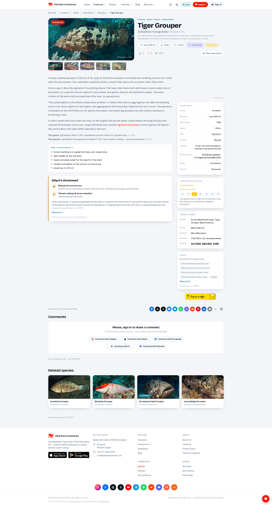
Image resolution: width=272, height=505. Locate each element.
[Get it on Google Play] (78, 455)
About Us (148, 4)
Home (87, 4)
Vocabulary (143, 449)
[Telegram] (136, 487)
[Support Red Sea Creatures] (265, 498)
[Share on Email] (209, 309)
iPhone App (187, 475)
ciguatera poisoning (127, 124)
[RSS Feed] (174, 487)
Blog (137, 4)
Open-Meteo (104, 501)
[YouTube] (128, 487)
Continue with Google (105, 339)
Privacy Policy (188, 449)
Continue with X (122, 346)
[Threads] (113, 487)
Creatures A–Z (144, 444)
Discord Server (144, 475)
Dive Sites (187, 466)
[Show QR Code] (221, 309)
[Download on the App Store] (57, 455)
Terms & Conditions (191, 453)
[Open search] (170, 4)
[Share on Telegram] (175, 309)
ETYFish (131, 135)
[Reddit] (151, 487)
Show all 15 (185, 281)
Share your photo (214, 53)
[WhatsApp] (144, 487)
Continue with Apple (137, 339)
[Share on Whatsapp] (180, 309)
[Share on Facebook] (151, 309)
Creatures (98, 4)
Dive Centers (188, 471)
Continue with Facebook (169, 339)
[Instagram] (98, 487)
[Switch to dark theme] (177, 4)
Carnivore (216, 134)
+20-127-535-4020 (106, 452)
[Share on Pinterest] (198, 309)
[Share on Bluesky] (169, 309)
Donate (141, 466)
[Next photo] (129, 39)
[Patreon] (166, 487)
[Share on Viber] (186, 309)
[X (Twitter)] (121, 487)
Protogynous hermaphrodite (208, 157)
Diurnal (217, 140)
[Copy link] (215, 309)
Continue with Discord (153, 346)
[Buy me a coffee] (200, 296)
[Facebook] (105, 487)
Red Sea (125, 4)
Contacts (186, 444)
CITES (87, 501)
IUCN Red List (75, 501)
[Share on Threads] (157, 309)
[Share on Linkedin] (204, 309)
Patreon (141, 471)
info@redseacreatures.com (109, 455)
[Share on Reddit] (192, 309)
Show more (57, 212)
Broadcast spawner (211, 154)
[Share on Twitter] (163, 309)
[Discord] (159, 487)
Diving (112, 4)
